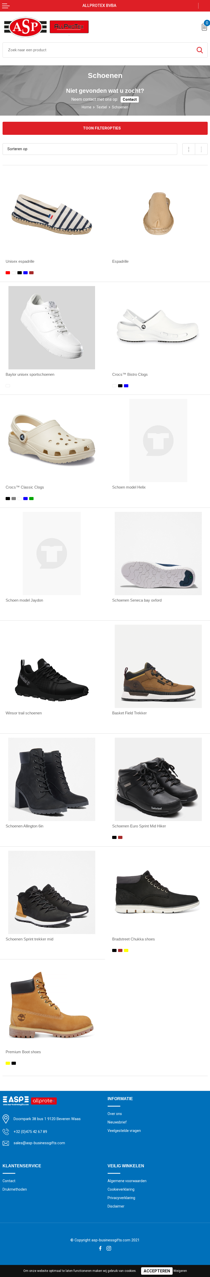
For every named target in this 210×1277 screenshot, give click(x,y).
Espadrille (120, 261)
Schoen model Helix (129, 487)
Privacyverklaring (121, 1198)
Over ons (115, 1114)
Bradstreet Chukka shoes (133, 939)
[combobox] (97, 50)
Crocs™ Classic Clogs (25, 487)
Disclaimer (116, 1206)
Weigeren (180, 1271)
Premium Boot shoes (23, 1052)
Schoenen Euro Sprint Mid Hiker (139, 826)
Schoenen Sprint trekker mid (29, 939)
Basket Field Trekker (129, 713)
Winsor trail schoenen (24, 713)
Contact (130, 99)
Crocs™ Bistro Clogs (130, 374)
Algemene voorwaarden (127, 1181)
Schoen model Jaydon (24, 600)
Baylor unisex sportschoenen (30, 374)
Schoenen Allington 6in (24, 826)
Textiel (101, 107)
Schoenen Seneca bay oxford (137, 600)
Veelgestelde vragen (124, 1131)
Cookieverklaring (121, 1189)
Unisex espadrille (20, 261)
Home (86, 107)
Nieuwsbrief (117, 1122)
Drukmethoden (15, 1189)
